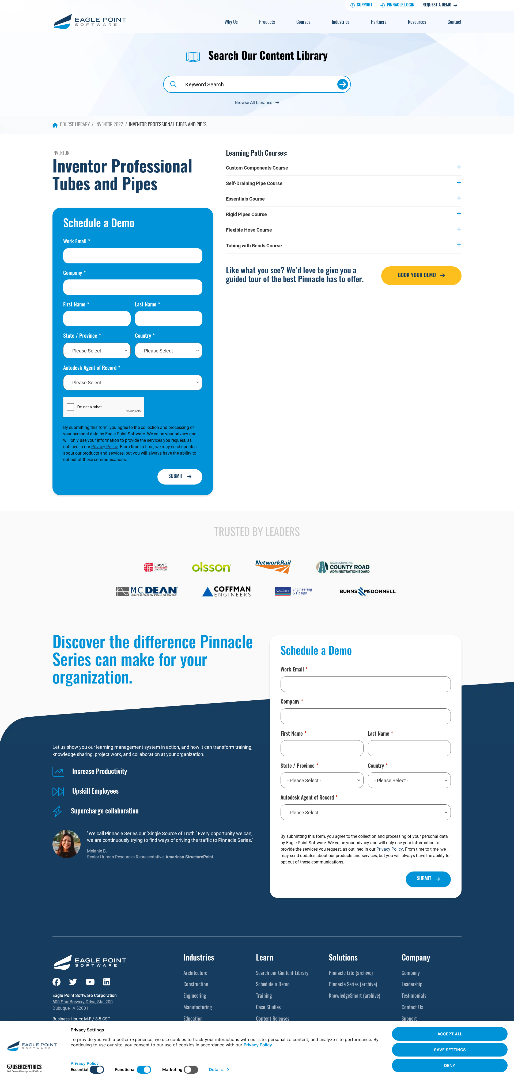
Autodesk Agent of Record (89, 368)
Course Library (75, 125)
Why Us (231, 22)
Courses (303, 22)
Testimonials (414, 996)
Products (267, 22)
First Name (74, 305)
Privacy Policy (104, 446)
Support (364, 5)
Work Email (74, 242)
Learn (264, 958)
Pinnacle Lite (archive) (351, 973)
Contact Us (412, 1008)
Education (193, 1019)
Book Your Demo (417, 275)
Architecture (195, 973)
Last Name (145, 305)
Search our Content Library (282, 973)
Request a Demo (436, 5)
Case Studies (268, 1008)
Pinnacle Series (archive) (353, 985)
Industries (341, 22)
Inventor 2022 (109, 125)
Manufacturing (197, 1008)
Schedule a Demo (273, 985)
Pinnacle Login (400, 5)
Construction (195, 985)
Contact (455, 22)
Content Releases (272, 1019)
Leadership (412, 985)
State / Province (80, 336)
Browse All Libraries (253, 102)
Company (72, 273)
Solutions (343, 958)
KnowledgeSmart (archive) (354, 996)
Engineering (194, 996)
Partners (379, 22)
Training (264, 996)
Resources (417, 22)
